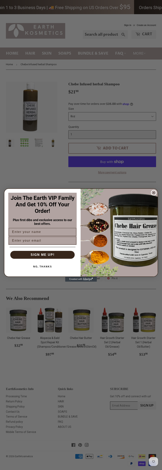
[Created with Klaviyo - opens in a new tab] (81, 279)
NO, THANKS (42, 266)
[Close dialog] (153, 192)
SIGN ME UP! (43, 254)
